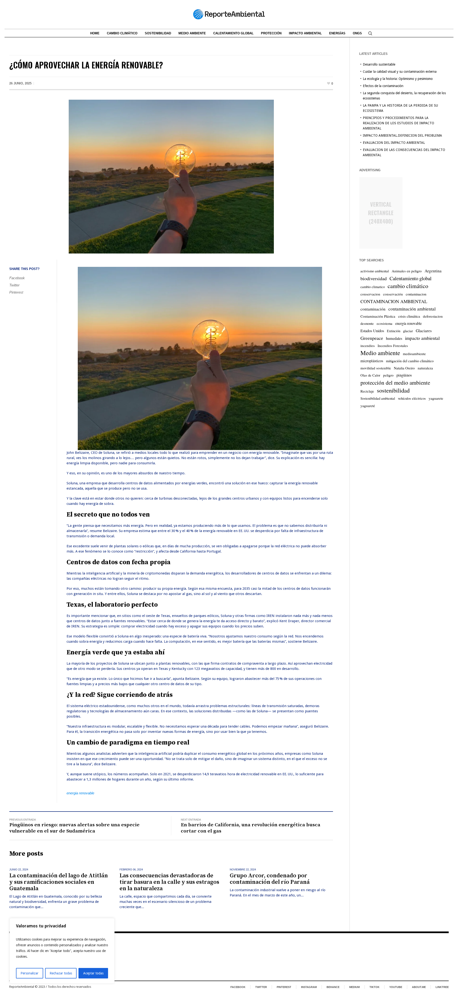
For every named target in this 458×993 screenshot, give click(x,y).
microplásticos (371, 360)
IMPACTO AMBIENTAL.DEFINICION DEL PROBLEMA (402, 135)
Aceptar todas (93, 973)
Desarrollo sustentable (379, 64)
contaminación (372, 309)
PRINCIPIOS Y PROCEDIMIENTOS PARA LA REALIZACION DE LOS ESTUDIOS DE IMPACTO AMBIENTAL (398, 123)
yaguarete (436, 398)
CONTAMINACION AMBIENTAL (393, 301)
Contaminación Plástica (377, 316)
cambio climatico (372, 286)
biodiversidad (373, 278)
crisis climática (409, 316)
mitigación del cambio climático (410, 360)
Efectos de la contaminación (383, 86)
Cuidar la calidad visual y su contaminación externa (400, 71)
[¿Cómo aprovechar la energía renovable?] (171, 176)
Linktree (442, 987)
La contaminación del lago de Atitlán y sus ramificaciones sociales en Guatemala (58, 882)
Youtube (395, 987)
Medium (354, 987)
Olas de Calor (370, 375)
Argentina (433, 271)
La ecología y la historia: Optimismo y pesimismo (398, 79)
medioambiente (414, 353)
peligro (388, 375)
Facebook (17, 278)
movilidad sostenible (375, 368)
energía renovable (408, 323)
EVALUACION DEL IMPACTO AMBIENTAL (394, 143)
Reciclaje (367, 391)
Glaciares (424, 330)
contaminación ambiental (412, 309)
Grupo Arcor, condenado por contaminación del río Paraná (270, 879)
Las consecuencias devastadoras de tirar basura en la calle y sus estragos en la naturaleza (169, 882)
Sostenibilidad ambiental (377, 398)
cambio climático (408, 286)
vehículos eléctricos (412, 398)
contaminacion (416, 294)
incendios (367, 345)
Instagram (309, 987)
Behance (333, 987)
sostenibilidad (393, 390)
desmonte (367, 323)
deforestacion (433, 316)
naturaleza (425, 368)
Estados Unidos (372, 330)
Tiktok (375, 987)
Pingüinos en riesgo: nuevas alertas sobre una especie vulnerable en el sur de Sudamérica (74, 828)
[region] (62, 950)
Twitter (14, 285)
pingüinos (404, 375)
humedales (394, 338)
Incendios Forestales (393, 345)
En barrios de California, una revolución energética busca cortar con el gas (250, 828)
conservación (393, 294)
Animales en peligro (407, 271)
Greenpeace (371, 338)
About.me (419, 987)
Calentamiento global (411, 278)
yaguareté (367, 405)
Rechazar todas (61, 973)
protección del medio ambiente (395, 382)
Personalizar (29, 973)
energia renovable (80, 793)
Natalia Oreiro (404, 368)
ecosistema (384, 323)
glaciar (408, 331)
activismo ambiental (374, 271)
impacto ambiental (422, 338)
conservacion (370, 294)
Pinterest (16, 292)
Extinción (393, 331)
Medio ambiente (380, 352)
